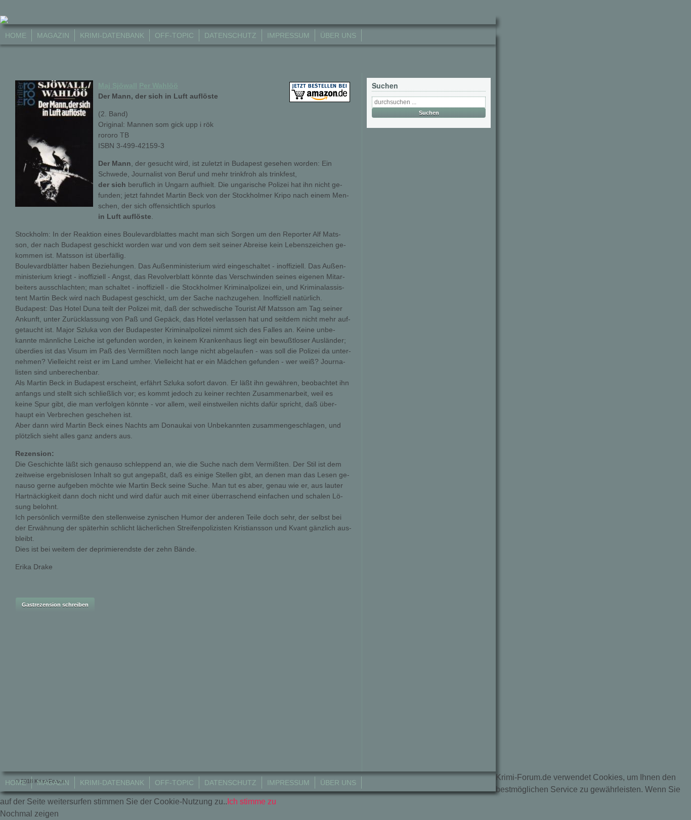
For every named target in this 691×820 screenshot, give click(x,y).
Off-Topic (174, 35)
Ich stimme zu (251, 801)
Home (15, 35)
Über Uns (338, 35)
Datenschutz (230, 35)
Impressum (288, 35)
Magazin (53, 35)
